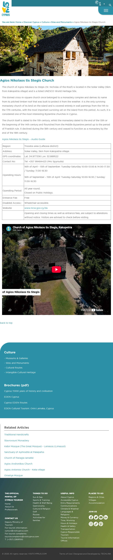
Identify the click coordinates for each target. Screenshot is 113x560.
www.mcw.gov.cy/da (36, 208)
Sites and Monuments (61, 22)
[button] (110, 5)
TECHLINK (106, 554)
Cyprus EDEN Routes (15, 402)
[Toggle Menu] (106, 10)
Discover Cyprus (31, 22)
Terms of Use (65, 554)
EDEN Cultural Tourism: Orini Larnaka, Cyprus (29, 408)
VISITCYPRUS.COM (37, 554)
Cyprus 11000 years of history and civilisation (28, 391)
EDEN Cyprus (11, 397)
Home (18, 22)
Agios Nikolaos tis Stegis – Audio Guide (23, 139)
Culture (45, 22)
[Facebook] (91, 517)
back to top (6, 323)
